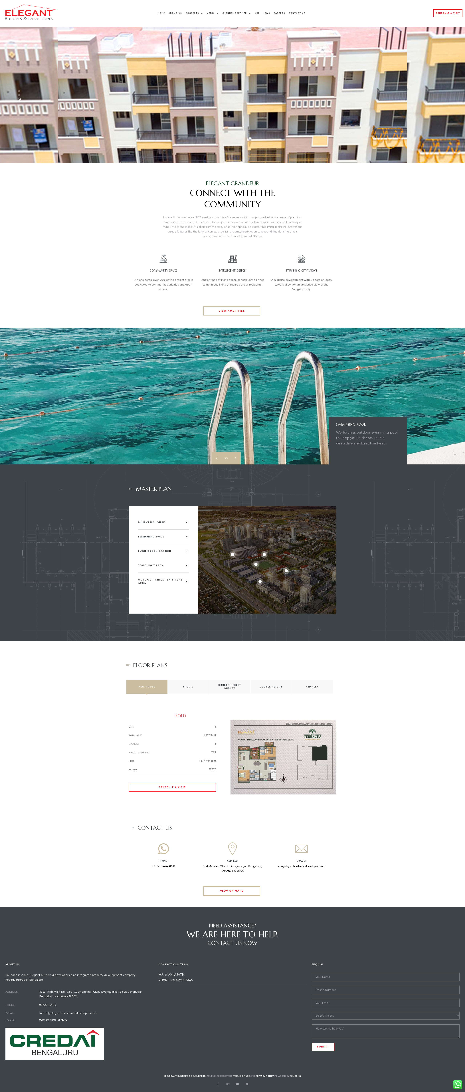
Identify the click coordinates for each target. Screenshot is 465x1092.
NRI (257, 13)
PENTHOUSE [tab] (146, 686)
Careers (279, 13)
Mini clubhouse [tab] (151, 522)
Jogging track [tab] (151, 565)
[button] (447, 13)
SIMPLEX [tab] (312, 686)
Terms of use (241, 1076)
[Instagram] (227, 1084)
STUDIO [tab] (188, 686)
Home (161, 13)
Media (211, 13)
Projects (192, 13)
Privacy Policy (265, 1076)
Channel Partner (234, 13)
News (266, 13)
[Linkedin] (247, 1084)
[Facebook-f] (218, 1084)
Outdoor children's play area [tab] (160, 581)
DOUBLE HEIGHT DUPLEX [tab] (229, 687)
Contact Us (297, 13)
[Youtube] (237, 1084)
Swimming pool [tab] (151, 536)
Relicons (295, 1076)
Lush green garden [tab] (154, 551)
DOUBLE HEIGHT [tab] (271, 686)
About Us (175, 13)
